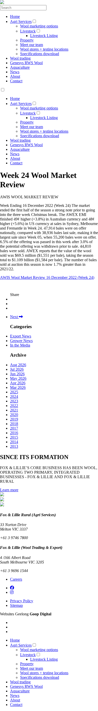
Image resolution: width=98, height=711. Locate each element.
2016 (14, 433)
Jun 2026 (17, 374)
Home (15, 16)
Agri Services (21, 21)
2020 (14, 415)
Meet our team (31, 45)
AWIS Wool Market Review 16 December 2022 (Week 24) (47, 277)
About (15, 76)
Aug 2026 (18, 365)
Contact (16, 81)
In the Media (20, 345)
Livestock (28, 31)
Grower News (21, 341)
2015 (14, 437)
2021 (14, 410)
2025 (14, 392)
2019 (14, 419)
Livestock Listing (44, 35)
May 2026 (18, 378)
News (14, 72)
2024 (14, 396)
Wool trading (20, 58)
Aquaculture (20, 67)
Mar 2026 (18, 387)
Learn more (9, 490)
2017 (14, 428)
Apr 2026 (17, 383)
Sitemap (16, 605)
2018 (14, 424)
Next (14, 317)
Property (27, 40)
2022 (14, 405)
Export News (20, 336)
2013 (14, 446)
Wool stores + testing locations (44, 49)
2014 (14, 442)
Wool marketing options (39, 26)
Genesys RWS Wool (26, 63)
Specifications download (39, 54)
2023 (14, 401)
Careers (16, 579)
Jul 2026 (17, 369)
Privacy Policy (21, 601)
